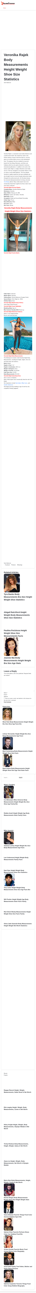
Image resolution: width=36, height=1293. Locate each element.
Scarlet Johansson (8, 384)
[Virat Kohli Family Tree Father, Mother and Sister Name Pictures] (9, 1264)
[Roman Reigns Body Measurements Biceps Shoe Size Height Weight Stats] (9, 1195)
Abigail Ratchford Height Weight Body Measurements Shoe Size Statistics (17, 615)
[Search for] (34, 8)
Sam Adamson (7, 82)
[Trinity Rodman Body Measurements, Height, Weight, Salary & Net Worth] (13, 1142)
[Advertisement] (18, 30)
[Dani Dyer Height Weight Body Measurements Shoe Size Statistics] (10, 868)
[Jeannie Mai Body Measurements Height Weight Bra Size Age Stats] (11, 655)
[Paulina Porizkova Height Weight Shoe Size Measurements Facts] (12, 628)
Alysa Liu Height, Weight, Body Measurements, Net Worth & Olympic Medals (16, 1163)
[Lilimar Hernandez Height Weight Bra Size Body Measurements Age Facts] (8, 732)
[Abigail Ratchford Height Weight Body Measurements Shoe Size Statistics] (12, 610)
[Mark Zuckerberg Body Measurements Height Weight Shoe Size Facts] (8, 749)
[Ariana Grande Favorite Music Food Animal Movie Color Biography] (8, 1247)
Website (6, 696)
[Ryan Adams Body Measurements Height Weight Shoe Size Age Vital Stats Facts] (7, 766)
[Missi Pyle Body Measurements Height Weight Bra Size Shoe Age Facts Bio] (7, 720)
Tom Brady (6, 181)
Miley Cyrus (24, 383)
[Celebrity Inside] (8, 3)
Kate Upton (18, 383)
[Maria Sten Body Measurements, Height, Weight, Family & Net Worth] (13, 1178)
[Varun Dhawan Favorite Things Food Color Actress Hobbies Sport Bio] (9, 1213)
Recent (5, 1073)
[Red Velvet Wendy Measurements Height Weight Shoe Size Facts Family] (9, 910)
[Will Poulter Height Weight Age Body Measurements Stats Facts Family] (9, 897)
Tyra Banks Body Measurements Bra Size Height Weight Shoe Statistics (18, 597)
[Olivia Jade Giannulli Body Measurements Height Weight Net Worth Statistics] (9, 921)
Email (5, 694)
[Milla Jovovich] (13, 828)
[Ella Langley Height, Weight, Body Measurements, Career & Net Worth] (13, 1105)
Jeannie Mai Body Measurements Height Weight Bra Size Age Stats (17, 660)
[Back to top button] (0, 1290)
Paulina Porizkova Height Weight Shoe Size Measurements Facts (15, 633)
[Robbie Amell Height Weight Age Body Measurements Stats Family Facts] (9, 811)
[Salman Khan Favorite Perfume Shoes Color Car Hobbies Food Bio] (8, 1230)
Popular (6, 1075)
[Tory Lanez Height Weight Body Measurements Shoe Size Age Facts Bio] (9, 885)
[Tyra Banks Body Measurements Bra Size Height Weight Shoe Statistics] (12, 592)
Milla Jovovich (8, 830)
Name (5, 692)
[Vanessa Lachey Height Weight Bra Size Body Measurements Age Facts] (9, 843)
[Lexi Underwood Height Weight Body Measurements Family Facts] (9, 855)
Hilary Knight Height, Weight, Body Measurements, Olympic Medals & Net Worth (16, 1127)
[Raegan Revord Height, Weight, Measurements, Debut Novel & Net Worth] (13, 1088)
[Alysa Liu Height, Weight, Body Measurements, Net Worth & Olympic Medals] (13, 1159)
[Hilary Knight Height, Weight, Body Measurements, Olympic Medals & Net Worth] (13, 1122)
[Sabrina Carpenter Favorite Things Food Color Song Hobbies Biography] (9, 1282)
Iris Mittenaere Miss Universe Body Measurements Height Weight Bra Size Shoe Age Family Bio (16, 802)
